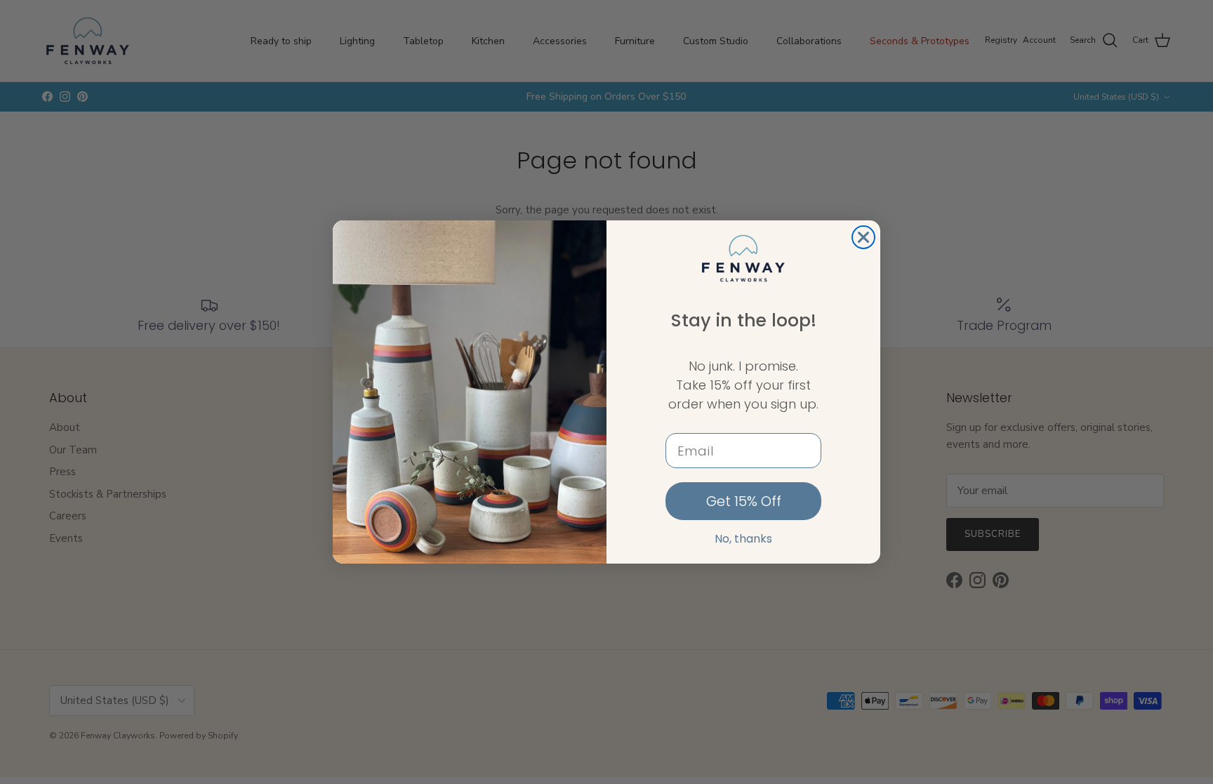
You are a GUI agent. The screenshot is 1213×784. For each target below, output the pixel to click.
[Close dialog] (863, 237)
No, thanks (743, 539)
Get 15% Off (743, 501)
